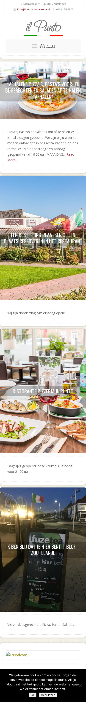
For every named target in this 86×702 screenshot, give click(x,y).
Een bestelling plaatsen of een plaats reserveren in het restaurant (43, 238)
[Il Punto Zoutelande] (43, 28)
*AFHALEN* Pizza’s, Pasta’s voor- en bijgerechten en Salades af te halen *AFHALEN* (43, 90)
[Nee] (80, 685)
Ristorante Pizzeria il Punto (43, 391)
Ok (33, 695)
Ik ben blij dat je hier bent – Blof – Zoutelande (43, 549)
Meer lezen (48, 695)
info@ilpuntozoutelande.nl (33, 9)
